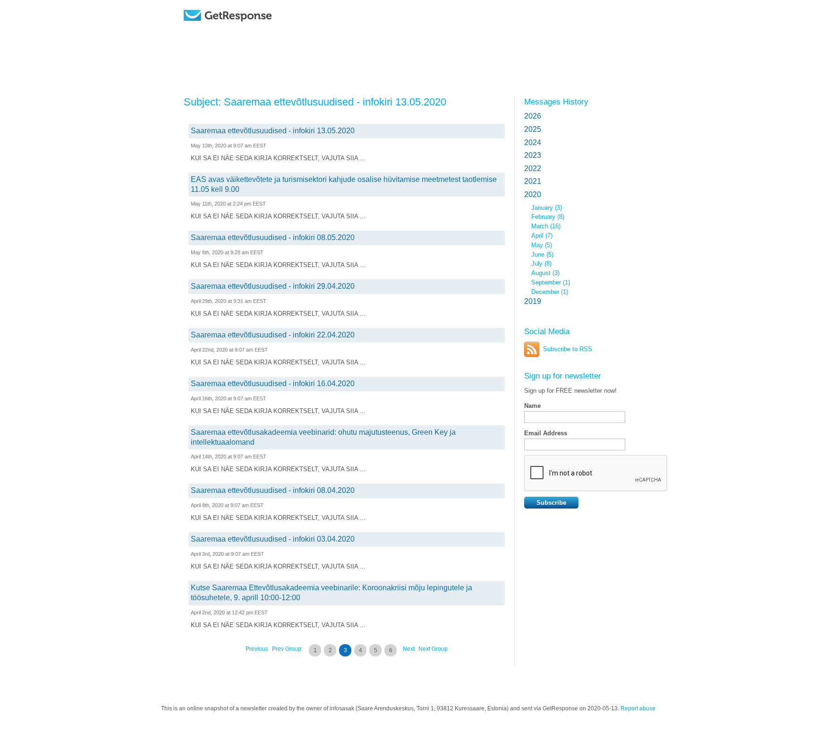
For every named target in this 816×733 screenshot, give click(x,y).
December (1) (549, 291)
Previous (257, 649)
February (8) (547, 216)
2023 (532, 155)
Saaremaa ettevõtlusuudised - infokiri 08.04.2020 (273, 490)
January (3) (546, 207)
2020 (532, 194)
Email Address (545, 433)
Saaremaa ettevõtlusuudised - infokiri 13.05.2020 (273, 131)
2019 (532, 301)
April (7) (541, 235)
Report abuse (637, 708)
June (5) (542, 254)
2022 (532, 168)
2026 (532, 116)
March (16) (546, 226)
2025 (532, 129)
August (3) (545, 272)
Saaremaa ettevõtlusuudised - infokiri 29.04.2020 (273, 286)
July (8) (541, 263)
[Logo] (252, 29)
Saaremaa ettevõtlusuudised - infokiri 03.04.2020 (273, 539)
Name (532, 405)
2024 (532, 142)
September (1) (550, 282)
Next (409, 649)
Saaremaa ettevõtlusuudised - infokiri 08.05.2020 (273, 237)
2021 (532, 181)
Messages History (556, 101)
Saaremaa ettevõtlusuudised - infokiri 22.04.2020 (273, 335)
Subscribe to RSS (567, 349)
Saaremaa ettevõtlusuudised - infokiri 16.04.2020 (273, 383)
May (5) (541, 245)
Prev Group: (287, 649)
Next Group (433, 649)
